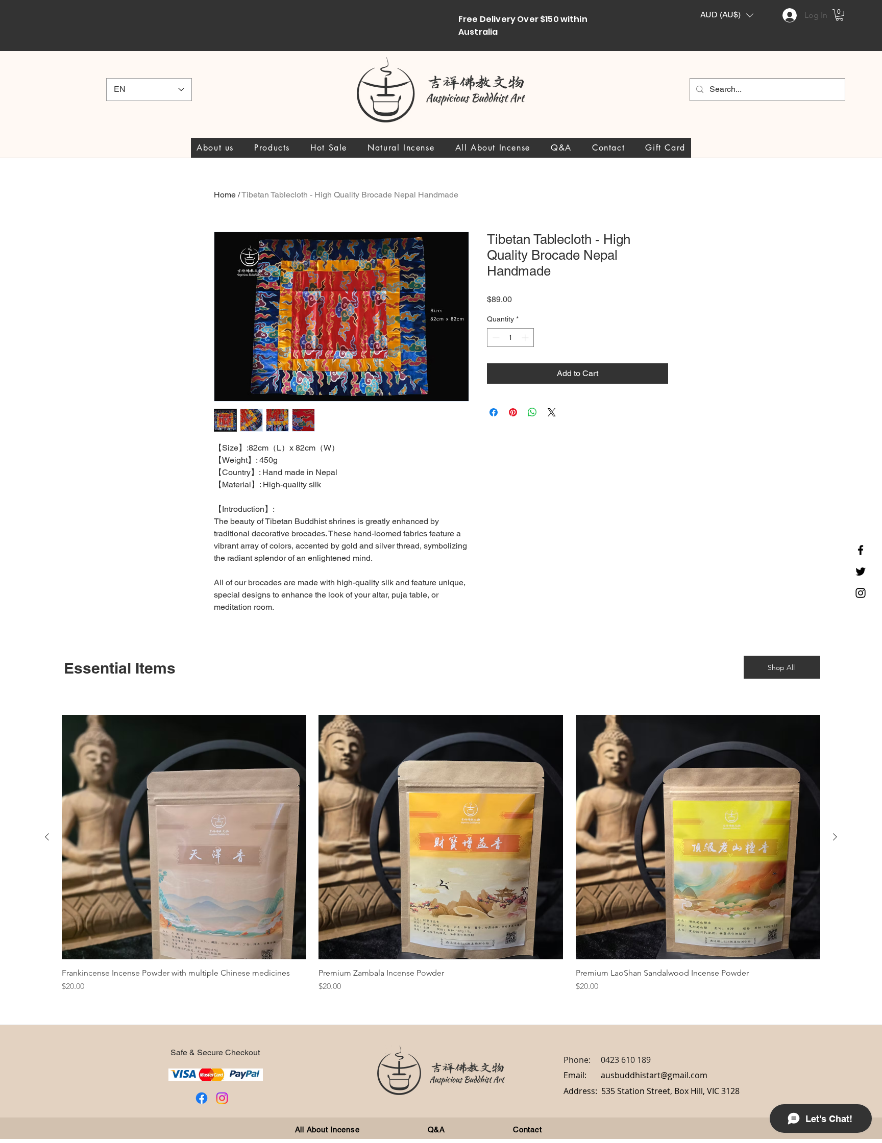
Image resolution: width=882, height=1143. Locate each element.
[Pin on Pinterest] (513, 412)
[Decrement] (494, 337)
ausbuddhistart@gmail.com (654, 1075)
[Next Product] (835, 837)
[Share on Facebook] (493, 412)
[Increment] (526, 337)
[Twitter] (860, 571)
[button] (727, 15)
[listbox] (727, 15)
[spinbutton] (510, 337)
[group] (441, 858)
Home (225, 195)
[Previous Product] (47, 837)
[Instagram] (860, 593)
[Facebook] (860, 550)
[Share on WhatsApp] (532, 412)
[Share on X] (552, 412)
